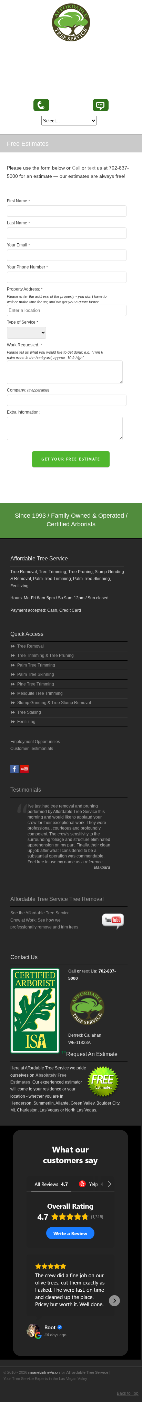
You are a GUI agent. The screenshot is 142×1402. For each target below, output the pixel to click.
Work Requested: (55, 351)
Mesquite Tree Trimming (40, 693)
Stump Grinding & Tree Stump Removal (54, 702)
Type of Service (22, 322)
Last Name (18, 223)
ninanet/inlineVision (44, 1372)
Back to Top (128, 1393)
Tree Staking (29, 712)
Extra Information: (23, 412)
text (91, 168)
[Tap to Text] (101, 105)
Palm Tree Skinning (35, 674)
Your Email (18, 245)
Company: (28, 390)
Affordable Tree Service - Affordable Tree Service (71, 22)
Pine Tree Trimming (35, 684)
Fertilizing (26, 721)
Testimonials (25, 790)
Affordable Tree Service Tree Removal (57, 899)
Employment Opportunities (35, 741)
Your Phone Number (27, 267)
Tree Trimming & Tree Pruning (45, 655)
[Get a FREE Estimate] (88, 1030)
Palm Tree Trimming (36, 665)
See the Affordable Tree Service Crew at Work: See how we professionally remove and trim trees (44, 920)
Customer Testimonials (31, 748)
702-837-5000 (71, 106)
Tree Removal (30, 646)
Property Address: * (56, 295)
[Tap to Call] (41, 105)
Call (76, 168)
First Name (18, 201)
